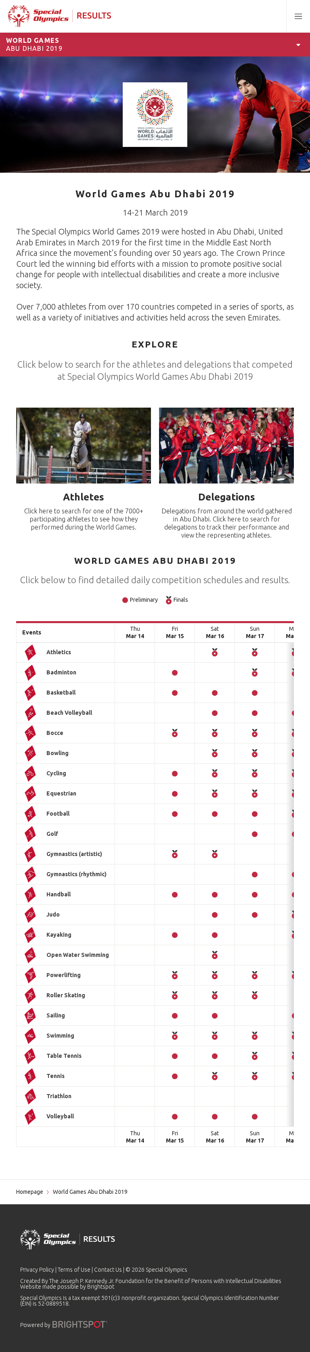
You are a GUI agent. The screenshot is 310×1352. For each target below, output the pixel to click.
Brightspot (100, 1286)
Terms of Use (74, 1269)
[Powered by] (79, 1324)
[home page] (59, 16)
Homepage (29, 1192)
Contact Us (108, 1269)
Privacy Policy (37, 1269)
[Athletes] (83, 445)
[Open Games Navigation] (298, 44)
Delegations (226, 497)
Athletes (83, 497)
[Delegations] (226, 445)
